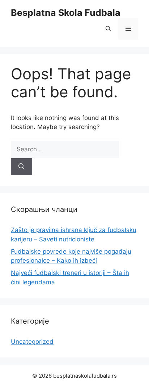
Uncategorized (32, 341)
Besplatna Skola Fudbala (65, 12)
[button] (108, 29)
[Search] (21, 166)
